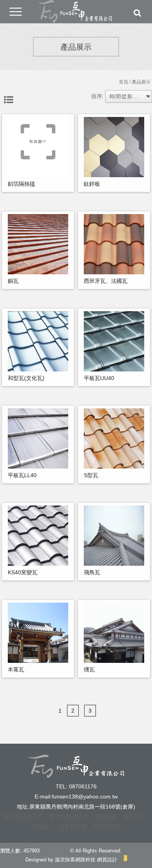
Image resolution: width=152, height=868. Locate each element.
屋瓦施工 (42, 826)
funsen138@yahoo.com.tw (85, 796)
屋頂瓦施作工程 (23, 816)
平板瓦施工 (107, 826)
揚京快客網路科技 (75, 860)
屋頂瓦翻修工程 (69, 816)
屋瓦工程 (134, 816)
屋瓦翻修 (106, 816)
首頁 (123, 82)
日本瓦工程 (73, 826)
